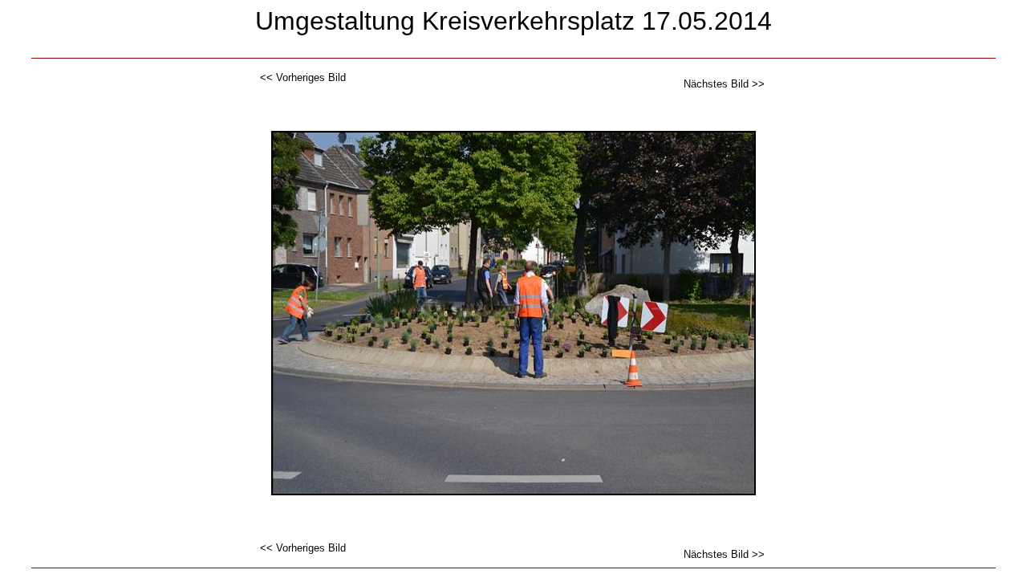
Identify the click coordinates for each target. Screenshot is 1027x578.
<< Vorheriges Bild (303, 77)
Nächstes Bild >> (724, 84)
